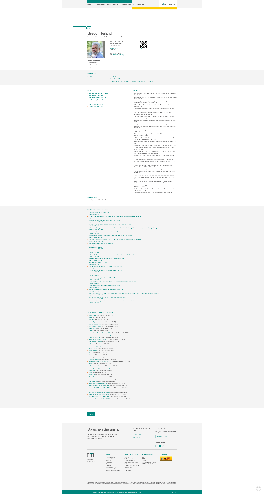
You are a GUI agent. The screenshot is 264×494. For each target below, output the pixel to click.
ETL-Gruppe (109, 462)
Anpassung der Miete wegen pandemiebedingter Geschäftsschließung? (106, 258)
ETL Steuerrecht (128, 467)
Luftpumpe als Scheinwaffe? (96, 247)
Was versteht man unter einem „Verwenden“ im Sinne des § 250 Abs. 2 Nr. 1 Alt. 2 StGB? (110, 235)
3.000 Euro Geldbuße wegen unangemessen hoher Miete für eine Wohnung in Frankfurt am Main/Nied (113, 254)
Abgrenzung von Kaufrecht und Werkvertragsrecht (101, 243)
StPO (90, 354)
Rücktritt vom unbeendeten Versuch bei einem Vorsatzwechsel (104, 251)
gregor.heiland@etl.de (118, 54)
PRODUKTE (123, 4)
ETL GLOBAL (127, 457)
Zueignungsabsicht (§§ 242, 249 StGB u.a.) (99, 368)
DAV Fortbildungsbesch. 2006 (96, 104)
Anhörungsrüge (92, 315)
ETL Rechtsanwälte (128, 458)
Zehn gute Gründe (110, 458)
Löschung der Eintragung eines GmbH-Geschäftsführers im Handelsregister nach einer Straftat (112, 301)
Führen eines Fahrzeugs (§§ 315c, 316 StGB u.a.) (101, 398)
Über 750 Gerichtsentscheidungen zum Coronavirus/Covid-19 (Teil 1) (105, 270)
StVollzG (91, 357)
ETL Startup (145, 458)
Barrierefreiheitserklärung (112, 468)
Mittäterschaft (92, 376)
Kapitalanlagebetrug (94, 321)
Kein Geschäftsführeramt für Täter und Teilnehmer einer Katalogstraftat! (106, 289)
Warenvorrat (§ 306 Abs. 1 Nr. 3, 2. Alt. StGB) (99, 387)
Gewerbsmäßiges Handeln (95, 326)
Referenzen (108, 460)
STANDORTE (101, 4)
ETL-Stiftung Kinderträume (148, 463)
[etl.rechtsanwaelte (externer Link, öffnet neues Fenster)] (156, 446)
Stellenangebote (110, 463)
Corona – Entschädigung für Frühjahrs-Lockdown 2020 (102, 278)
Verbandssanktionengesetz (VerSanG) (98, 339)
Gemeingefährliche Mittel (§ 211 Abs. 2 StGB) (100, 335)
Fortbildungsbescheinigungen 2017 (97, 95)
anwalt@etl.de (136, 437)
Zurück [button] (91, 414)
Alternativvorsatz (93, 328)
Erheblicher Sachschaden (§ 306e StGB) (99, 394)
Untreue (91, 330)
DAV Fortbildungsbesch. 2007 (96, 102)
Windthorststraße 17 (115, 48)
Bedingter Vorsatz (93, 390)
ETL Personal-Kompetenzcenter (131, 465)
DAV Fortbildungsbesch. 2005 (96, 106)
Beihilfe (90, 343)
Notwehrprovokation (94, 379)
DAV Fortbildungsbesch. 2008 (96, 99)
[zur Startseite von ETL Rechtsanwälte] (168, 4)
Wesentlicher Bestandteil (95, 324)
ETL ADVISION (127, 470)
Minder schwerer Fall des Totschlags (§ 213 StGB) (101, 361)
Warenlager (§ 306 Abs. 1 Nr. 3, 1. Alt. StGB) (99, 392)
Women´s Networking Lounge (149, 462)
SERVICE (131, 4)
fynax (143, 457)
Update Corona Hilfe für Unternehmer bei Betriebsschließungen (104, 285)
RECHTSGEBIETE (112, 4)
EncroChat (91, 319)
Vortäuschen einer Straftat (95, 365)
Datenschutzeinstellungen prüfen (133, 492)
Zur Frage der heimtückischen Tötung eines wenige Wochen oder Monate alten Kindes (110, 224)
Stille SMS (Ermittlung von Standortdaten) (99, 396)
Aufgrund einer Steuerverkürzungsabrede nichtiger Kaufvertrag (104, 231)
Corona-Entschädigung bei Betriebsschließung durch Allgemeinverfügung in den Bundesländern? (112, 281)
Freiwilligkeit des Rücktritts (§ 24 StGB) (98, 383)
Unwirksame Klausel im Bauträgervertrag (99, 212)
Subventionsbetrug (93, 350)
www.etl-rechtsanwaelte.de (119, 56)
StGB (90, 352)
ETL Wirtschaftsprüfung (129, 460)
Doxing (90, 372)
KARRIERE (140, 4)
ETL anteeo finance (128, 468)
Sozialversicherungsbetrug (95, 341)
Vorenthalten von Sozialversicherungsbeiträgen (100, 332)
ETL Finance (127, 463)
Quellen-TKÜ (92, 374)
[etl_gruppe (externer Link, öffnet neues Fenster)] (163, 446)
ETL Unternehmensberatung (131, 462)
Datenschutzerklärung (111, 467)
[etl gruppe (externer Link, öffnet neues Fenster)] (160, 446)
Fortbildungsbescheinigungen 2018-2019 (99, 93)
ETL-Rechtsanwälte (110, 457)
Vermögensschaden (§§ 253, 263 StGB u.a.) (99, 385)
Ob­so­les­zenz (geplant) (94, 359)
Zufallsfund (91, 363)
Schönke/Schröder (93, 381)
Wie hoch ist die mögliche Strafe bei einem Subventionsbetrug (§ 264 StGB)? (107, 297)
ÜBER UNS (90, 4)
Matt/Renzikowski (93, 348)
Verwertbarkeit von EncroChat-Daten (98, 262)
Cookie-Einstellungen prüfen (113, 470)
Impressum (108, 465)
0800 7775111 (137, 434)
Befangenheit (92, 370)
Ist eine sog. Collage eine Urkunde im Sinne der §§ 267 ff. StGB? (104, 220)
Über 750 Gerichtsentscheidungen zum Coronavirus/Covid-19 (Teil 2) (105, 266)
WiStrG (90, 317)
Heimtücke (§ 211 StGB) (94, 337)
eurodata (144, 460)
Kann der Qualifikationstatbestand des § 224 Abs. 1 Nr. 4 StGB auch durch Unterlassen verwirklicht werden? (115, 239)
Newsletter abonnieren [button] (163, 436)
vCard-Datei (143, 48)
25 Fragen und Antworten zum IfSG (97, 274)
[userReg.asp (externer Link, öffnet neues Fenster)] (166, 458)
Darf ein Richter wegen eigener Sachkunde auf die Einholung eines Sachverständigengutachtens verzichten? (115, 216)
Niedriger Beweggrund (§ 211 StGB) (97, 346)
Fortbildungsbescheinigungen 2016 (97, 97)
